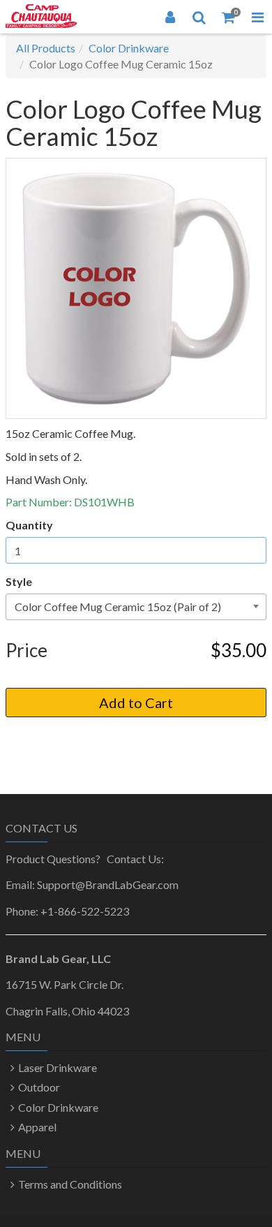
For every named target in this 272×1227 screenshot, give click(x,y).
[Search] (199, 17)
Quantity (29, 524)
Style (19, 581)
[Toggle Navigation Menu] (257, 17)
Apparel (37, 1126)
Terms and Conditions (70, 1184)
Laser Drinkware (57, 1067)
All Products (45, 47)
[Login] (170, 17)
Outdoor (39, 1087)
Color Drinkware (129, 47)
